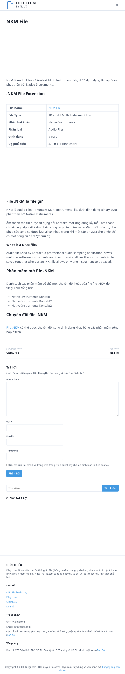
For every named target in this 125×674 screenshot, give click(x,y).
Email (10, 436)
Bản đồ (11, 634)
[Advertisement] (62, 55)
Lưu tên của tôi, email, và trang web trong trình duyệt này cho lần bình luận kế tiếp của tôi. (59, 464)
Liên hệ (10, 606)
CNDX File (12, 352)
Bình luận (12, 379)
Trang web (12, 450)
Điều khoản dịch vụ (16, 592)
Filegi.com (26, 3)
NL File (114, 352)
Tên (9, 422)
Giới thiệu (11, 601)
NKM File (55, 108)
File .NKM (12, 327)
